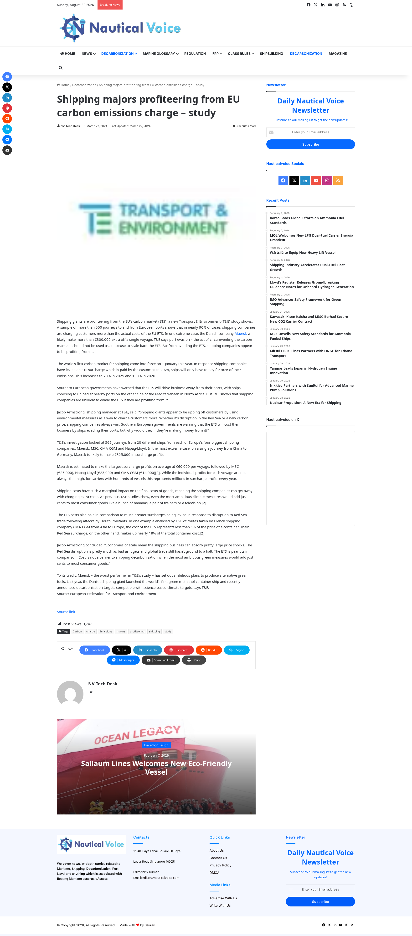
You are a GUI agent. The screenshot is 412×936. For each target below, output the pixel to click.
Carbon (77, 631)
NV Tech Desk (70, 126)
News (87, 53)
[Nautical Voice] (121, 28)
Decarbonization (117, 53)
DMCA (214, 873)
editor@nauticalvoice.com (160, 877)
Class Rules (239, 53)
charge (90, 631)
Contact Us (218, 858)
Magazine (338, 53)
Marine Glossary (159, 53)
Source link (66, 611)
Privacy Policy (221, 865)
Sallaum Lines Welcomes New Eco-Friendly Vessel (156, 767)
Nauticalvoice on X (282, 419)
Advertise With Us (223, 898)
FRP (215, 53)
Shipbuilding (271, 53)
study (168, 631)
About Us (217, 850)
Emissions (105, 631)
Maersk (241, 333)
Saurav (150, 925)
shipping (154, 631)
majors (121, 631)
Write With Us (220, 905)
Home (69, 53)
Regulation (195, 53)
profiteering (137, 631)
